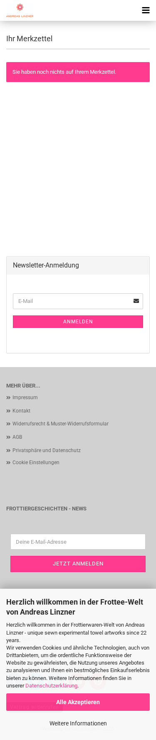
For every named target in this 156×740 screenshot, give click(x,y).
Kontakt (21, 411)
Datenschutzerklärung (51, 685)
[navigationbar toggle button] (145, 10)
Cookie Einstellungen (35, 462)
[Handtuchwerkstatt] (16, 10)
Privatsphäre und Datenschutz (46, 450)
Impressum (25, 397)
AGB (17, 437)
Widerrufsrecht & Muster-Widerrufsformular (60, 424)
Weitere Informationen (78, 723)
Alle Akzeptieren (78, 702)
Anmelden (78, 322)
